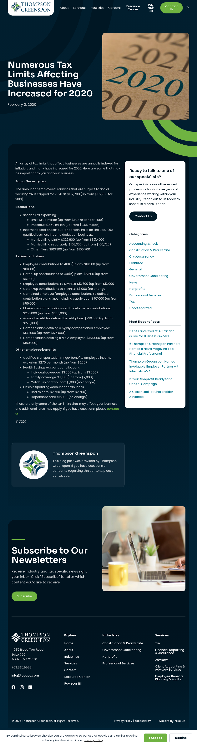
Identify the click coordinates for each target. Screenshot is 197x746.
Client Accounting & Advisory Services (170, 668)
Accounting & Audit (143, 243)
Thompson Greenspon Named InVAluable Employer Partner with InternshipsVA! (154, 366)
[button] (187, 8)
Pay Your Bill (150, 7)
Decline (181, 738)
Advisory (161, 660)
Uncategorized (140, 308)
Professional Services (145, 295)
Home (68, 643)
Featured (136, 263)
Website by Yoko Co (172, 721)
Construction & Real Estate (149, 250)
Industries (97, 8)
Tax (132, 301)
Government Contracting (148, 276)
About (64, 8)
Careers (114, 8)
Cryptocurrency (141, 256)
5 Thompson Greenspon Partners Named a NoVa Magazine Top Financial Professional (154, 349)
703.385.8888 (22, 667)
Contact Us (171, 8)
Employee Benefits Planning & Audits (169, 678)
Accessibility (142, 721)
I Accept (155, 738)
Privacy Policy (123, 721)
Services (79, 8)
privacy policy (93, 740)
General (135, 269)
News (133, 282)
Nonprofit (109, 657)
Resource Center (133, 8)
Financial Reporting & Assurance (169, 652)
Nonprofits (137, 289)
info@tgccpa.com (25, 675)
